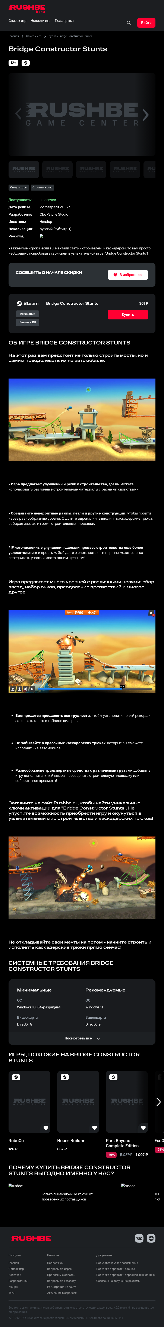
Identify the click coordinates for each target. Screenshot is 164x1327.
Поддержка (55, 1263)
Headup (46, 221)
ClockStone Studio (54, 214)
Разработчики (18, 1281)
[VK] (139, 1238)
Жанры (13, 1287)
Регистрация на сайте (61, 1287)
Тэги (12, 1293)
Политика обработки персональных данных (125, 1275)
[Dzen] (151, 1238)
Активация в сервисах (62, 1293)
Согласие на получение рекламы (118, 1281)
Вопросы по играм (59, 1269)
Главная (14, 36)
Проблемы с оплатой (61, 1275)
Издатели (15, 1275)
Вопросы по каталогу (61, 1281)
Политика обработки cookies (115, 1269)
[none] (128, 23)
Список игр (33, 36)
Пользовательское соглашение (117, 1263)
